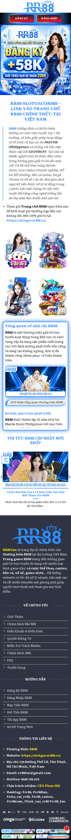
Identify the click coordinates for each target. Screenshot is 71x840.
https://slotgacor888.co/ (26, 220)
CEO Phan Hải (49, 786)
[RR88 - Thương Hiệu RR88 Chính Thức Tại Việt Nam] (38, 6)
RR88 (33, 749)
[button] (5, 6)
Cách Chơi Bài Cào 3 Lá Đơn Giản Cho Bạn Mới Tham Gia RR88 (36, 494)
